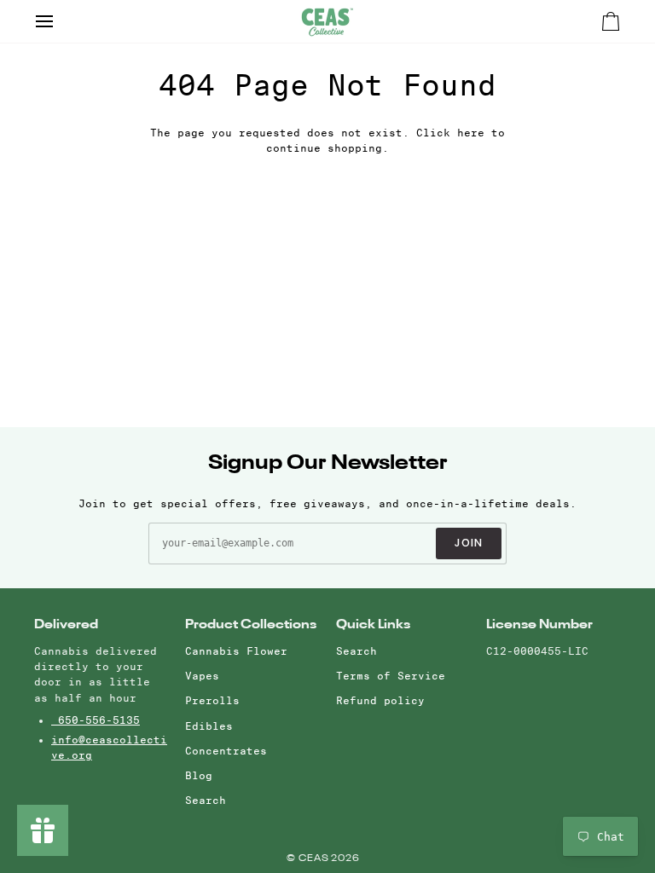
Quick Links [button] (373, 624)
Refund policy (380, 700)
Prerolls (212, 700)
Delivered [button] (66, 624)
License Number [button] (539, 624)
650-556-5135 (95, 720)
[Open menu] (59, 21)
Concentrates (226, 750)
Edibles (209, 725)
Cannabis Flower (236, 650)
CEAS (315, 859)
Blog (198, 775)
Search (205, 800)
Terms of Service (390, 675)
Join (469, 542)
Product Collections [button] (250, 624)
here (470, 132)
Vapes (202, 675)
